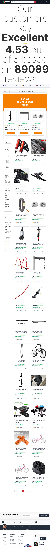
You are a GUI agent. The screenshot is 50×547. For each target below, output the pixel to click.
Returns (12, 540)
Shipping (12, 539)
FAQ (28, 529)
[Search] (35, 2)
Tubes (7, 166)
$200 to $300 (7, 182)
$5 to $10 (7, 175)
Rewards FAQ (13, 543)
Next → (31, 491)
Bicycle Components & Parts (8, 162)
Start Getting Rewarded (42, 543)
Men (19, 542)
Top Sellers (25, 85)
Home (19, 544)
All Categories (7, 85)
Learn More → (41, 545)
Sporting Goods (12, 91)
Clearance (31, 85)
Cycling (18, 91)
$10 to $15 (7, 176)
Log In (38, 1)
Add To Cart (11, 133)
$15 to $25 (7, 177)
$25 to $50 (7, 178)
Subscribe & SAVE (44, 515)
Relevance (7, 142)
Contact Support (7, 529)
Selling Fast (39, 85)
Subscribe (43, 538)
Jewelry (19, 546)
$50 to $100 (7, 180)
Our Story (5, 537)
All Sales (5, 91)
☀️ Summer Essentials (16, 85)
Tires (7, 165)
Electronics (20, 543)
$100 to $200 (7, 181)
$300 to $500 (7, 184)
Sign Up (42, 1)
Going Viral (46, 85)
